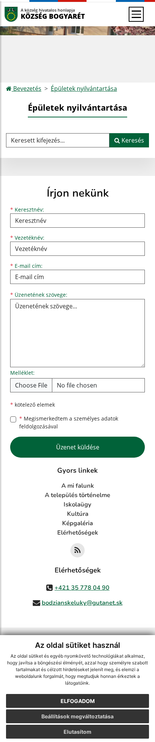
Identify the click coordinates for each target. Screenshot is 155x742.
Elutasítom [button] (77, 731)
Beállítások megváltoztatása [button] (77, 716)
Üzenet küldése (77, 447)
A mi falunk (77, 486)
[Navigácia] (136, 14)
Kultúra (77, 514)
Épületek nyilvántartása (84, 88)
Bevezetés (26, 88)
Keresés (132, 140)
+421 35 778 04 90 (82, 588)
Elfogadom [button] (78, 701)
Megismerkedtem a (68, 422)
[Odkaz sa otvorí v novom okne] (77, 550)
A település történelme (77, 495)
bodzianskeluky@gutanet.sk (82, 603)
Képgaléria (77, 523)
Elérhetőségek (77, 533)
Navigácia (22, 14)
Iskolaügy (77, 504)
